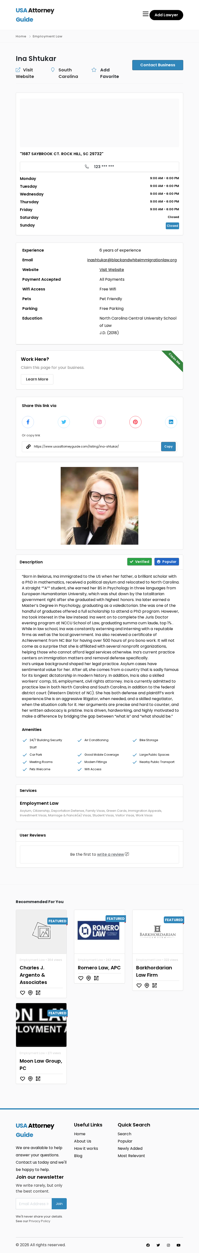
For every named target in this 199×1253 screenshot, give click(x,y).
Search (124, 1134)
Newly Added (130, 1148)
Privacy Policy (39, 1221)
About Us (82, 1141)
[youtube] (178, 1245)
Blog (78, 1156)
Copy (168, 446)
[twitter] (158, 1245)
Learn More (37, 379)
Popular (125, 1141)
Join (59, 1203)
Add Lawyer (166, 15)
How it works (86, 1148)
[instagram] (168, 1245)
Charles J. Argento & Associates (33, 975)
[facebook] (148, 1245)
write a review (110, 854)
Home (21, 36)
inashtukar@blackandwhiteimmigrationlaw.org (132, 260)
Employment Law (48, 36)
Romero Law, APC (99, 967)
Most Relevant (131, 1156)
